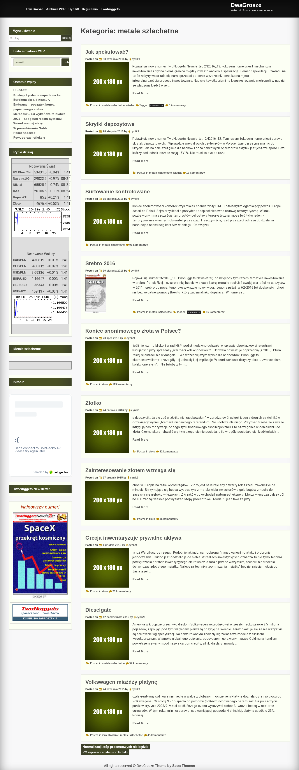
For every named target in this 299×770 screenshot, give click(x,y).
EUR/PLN (19, 259)
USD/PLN (19, 272)
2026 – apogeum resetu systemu (37, 118)
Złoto (17, 203)
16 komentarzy (215, 312)
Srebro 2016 (100, 263)
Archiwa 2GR (55, 9)
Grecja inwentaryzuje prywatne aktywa (133, 538)
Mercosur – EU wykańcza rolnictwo (39, 114)
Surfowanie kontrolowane (117, 191)
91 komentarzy (138, 244)
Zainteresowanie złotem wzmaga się (130, 470)
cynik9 (136, 59)
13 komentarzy (195, 172)
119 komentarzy (122, 384)
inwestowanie (110, 735)
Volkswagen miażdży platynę (121, 682)
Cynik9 (74, 9)
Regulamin (90, 9)
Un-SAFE (20, 90)
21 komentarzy (122, 591)
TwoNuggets (110, 9)
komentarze (156, 105)
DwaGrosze (34, 9)
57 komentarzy (138, 663)
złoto (105, 384)
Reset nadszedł (24, 132)
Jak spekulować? (106, 52)
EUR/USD (19, 278)
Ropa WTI (20, 197)
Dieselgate (98, 610)
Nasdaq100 (21, 178)
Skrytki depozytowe (109, 124)
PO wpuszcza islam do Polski (105, 752)
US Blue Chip (23, 172)
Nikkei (17, 184)
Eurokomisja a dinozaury (31, 99)
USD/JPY (19, 291)
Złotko (93, 403)
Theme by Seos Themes (175, 766)
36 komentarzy (169, 519)
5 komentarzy (177, 105)
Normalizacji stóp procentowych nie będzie (115, 747)
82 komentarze (169, 451)
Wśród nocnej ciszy (28, 123)
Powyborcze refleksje (29, 137)
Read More (140, 93)
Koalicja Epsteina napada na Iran (38, 95)
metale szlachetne (113, 105)
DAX (16, 191)
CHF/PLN (19, 266)
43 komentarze (157, 735)
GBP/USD (20, 285)
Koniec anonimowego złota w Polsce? (133, 331)
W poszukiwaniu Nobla (30, 128)
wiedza (130, 105)
